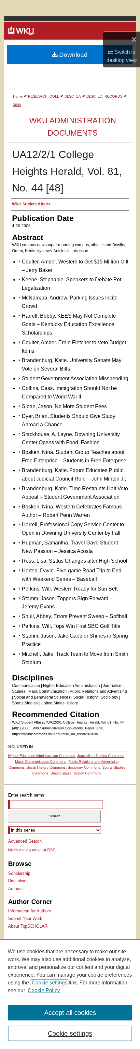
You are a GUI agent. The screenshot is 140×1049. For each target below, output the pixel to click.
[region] (70, 994)
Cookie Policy (44, 990)
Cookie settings (49, 982)
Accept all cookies (70, 1012)
